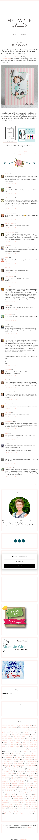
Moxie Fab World (30, 765)
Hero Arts (27, 754)
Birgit (6, 380)
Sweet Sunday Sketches (33, 796)
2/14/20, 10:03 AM (11, 399)
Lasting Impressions (27, 759)
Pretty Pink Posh (17, 781)
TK (6, 324)
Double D (12, 748)
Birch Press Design (25, 729)
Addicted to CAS (6, 727)
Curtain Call (33, 744)
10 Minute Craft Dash (8, 725)
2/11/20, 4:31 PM (10, 193)
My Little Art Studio (27, 767)
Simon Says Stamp (32, 789)
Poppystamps (24, 777)
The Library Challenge (31, 804)
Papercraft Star (31, 769)
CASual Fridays (15, 734)
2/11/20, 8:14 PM (10, 219)
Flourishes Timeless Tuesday (8, 750)
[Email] (23, 542)
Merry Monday (7, 765)
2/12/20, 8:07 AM (10, 283)
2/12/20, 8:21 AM (10, 301)
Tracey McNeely (9, 276)
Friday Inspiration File (10, 752)
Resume (23, 34)
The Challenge (5, 802)
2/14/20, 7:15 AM (10, 387)
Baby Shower (16, 729)
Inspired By (18, 757)
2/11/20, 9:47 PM (10, 241)
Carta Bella (29, 731)
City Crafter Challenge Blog (20, 736)
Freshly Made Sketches (30, 750)
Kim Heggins (8, 314)
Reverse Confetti (12, 787)
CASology (5, 734)
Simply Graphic (9, 791)
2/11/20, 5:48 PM (10, 209)
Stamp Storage (15, 793)
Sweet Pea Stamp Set (18, 796)
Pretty (34, 779)
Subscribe (20, 566)
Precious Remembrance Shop (20, 779)
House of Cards (10, 755)
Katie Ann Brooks (9, 223)
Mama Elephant (18, 763)
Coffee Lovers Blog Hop (7, 738)
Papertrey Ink (19, 153)
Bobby (6, 257)
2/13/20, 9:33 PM (10, 375)
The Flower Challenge (7, 804)
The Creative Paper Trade (28, 802)
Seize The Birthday (25, 787)
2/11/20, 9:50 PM (10, 253)
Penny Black (11, 773)
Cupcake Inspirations (23, 744)
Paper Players (7, 769)
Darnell (7, 245)
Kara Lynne (8, 404)
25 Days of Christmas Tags (24, 725)
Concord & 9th (9, 742)
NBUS (35, 767)
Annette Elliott (9, 421)
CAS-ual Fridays (15, 733)
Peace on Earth (21, 771)
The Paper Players (7, 806)
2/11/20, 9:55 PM (10, 264)
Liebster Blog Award (31, 761)
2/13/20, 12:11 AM (11, 334)
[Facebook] (15, 542)
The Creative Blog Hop (15, 802)
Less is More (13, 761)
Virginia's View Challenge (15, 812)
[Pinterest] (19, 542)
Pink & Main (19, 773)
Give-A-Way (34, 752)
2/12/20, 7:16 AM (10, 272)
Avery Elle (4, 729)
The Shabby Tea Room (23, 806)
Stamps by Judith (10, 795)
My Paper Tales (19, 22)
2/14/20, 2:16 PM (10, 417)
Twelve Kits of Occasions (23, 810)
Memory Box (34, 763)
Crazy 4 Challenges (12, 744)
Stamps (3, 794)
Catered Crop (25, 734)
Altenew (14, 727)
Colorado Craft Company (22, 740)
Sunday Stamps (21, 795)
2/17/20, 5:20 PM (10, 429)
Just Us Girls (10, 153)
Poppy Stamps (14, 777)
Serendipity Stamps (11, 789)
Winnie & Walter (20, 814)
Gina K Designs (25, 752)
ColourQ (34, 740)
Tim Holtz (21, 808)
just (7, 759)
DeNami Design (13, 746)
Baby (10, 729)
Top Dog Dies (11, 810)
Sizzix (17, 791)
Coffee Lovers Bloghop (19, 738)
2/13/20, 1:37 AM (10, 365)
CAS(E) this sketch (29, 733)
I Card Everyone (9, 198)
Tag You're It (6, 798)
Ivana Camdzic (9, 467)
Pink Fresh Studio (30, 773)
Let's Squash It (21, 761)
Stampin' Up (24, 793)
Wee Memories (8, 814)
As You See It (33, 727)
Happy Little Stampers (17, 754)
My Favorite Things (12, 767)
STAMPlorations (32, 793)
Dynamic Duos (21, 748)
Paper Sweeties (20, 769)
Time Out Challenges (31, 808)
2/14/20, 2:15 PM (10, 408)
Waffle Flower (34, 812)
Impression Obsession (31, 755)
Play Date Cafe (22, 775)
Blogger (30, 827)
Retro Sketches (18, 785)
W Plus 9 (26, 812)
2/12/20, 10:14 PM (11, 320)
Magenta (10, 763)
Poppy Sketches (5, 777)
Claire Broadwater (9, 232)
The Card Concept (30, 800)
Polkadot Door (32, 775)
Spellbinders (27, 153)
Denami (3, 746)
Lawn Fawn (6, 761)
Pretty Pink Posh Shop (18, 783)
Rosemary (7, 305)
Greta (6, 433)
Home (14, 34)
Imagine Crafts (19, 755)
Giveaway (6, 754)
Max (28, 763)
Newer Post (34, 484)
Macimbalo (8, 369)
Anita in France (9, 392)
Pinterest (15, 775)
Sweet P (29, 795)
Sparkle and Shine (25, 791)
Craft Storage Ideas (27, 742)
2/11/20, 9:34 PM (10, 228)
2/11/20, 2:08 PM (10, 183)
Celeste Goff (8, 268)
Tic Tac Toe (12, 808)
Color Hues (29, 738)
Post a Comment (5, 481)
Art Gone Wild (23, 727)
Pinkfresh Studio (6, 775)
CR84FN (17, 742)
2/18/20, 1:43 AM (10, 439)
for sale (18, 750)
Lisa (6, 443)
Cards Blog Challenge (19, 731)
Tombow (4, 810)
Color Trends (11, 740)
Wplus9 (29, 814)
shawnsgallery (21, 789)
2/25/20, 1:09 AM (10, 463)
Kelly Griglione (9, 338)
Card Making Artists (9, 731)
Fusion (18, 752)
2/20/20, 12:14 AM (11, 453)
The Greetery (19, 804)
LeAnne (7, 187)
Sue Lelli (7, 457)
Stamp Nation (7, 793)
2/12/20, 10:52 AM (11, 310)
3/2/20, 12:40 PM (10, 477)
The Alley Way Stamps (17, 800)
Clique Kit (33, 736)
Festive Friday (32, 748)
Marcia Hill (8, 287)
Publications (29, 783)
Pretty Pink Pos (5, 781)
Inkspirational (8, 757)
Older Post (4, 484)
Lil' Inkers (4, 763)
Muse (3, 767)
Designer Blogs (24, 839)
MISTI (14, 765)
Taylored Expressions (19, 798)
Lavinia (35, 759)
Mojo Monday (20, 765)
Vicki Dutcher (8, 213)
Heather (7, 174)
